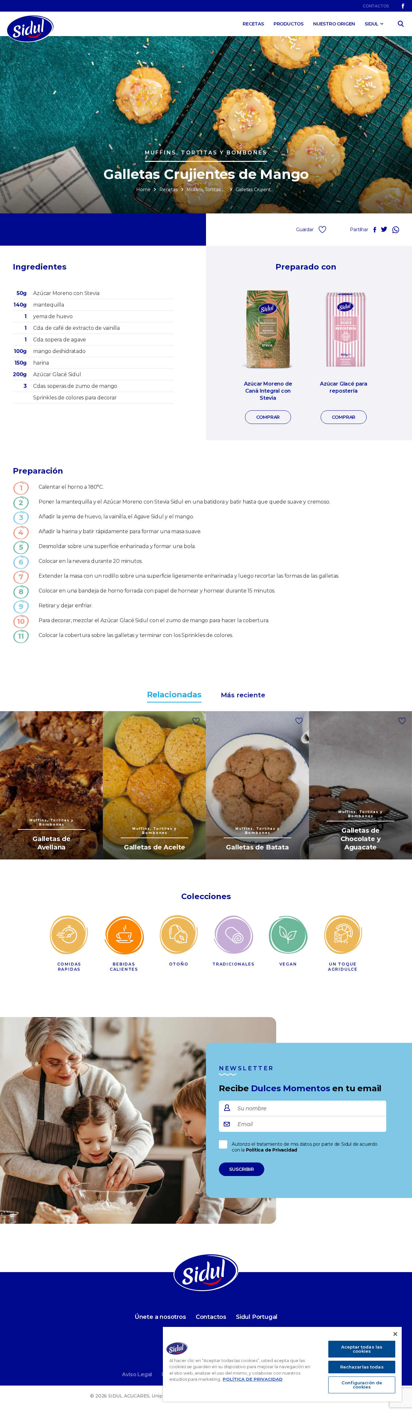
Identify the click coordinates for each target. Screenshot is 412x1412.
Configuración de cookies (362, 1384)
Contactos (376, 6)
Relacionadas (174, 694)
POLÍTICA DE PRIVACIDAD (253, 1379)
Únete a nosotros (160, 1316)
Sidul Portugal (256, 1316)
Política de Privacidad (271, 1150)
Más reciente (243, 695)
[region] (282, 1364)
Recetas (253, 24)
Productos (289, 24)
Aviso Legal (137, 1374)
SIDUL (372, 24)
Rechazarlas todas (362, 1366)
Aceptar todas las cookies (361, 1349)
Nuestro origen (334, 24)
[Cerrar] (395, 1334)
